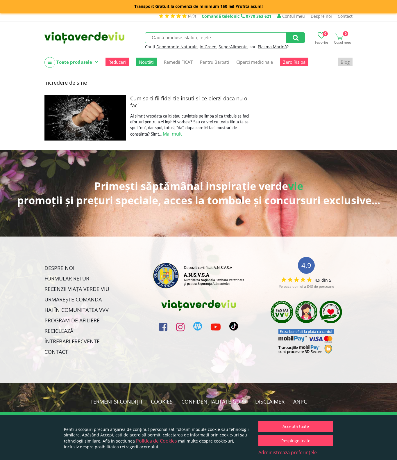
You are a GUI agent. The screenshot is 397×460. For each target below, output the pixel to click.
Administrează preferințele (287, 452)
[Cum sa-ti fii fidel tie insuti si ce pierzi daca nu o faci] (85, 118)
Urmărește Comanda (73, 299)
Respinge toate (295, 440)
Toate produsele (74, 62)
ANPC (300, 401)
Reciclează (58, 330)
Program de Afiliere (72, 320)
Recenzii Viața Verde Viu (76, 288)
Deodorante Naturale (177, 46)
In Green (208, 46)
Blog (345, 62)
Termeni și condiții (116, 401)
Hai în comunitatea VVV (76, 309)
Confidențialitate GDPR (213, 401)
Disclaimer (270, 401)
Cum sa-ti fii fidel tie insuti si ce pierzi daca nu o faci (188, 102)
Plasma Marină (272, 46)
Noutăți (146, 62)
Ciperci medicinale (254, 62)
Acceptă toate (295, 426)
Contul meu (293, 16)
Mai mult (172, 134)
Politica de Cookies (156, 441)
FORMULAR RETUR (66, 278)
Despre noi (321, 16)
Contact (345, 16)
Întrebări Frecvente (72, 341)
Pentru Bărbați (214, 62)
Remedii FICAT (178, 62)
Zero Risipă (294, 62)
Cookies (162, 401)
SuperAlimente (233, 46)
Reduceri (117, 62)
